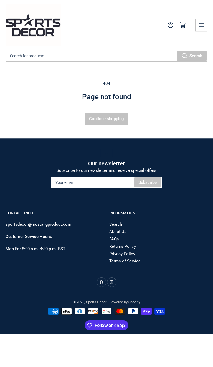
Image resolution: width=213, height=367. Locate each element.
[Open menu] (201, 25)
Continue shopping (106, 118)
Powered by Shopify (124, 302)
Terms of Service (125, 261)
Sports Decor (96, 302)
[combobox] (106, 56)
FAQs (114, 239)
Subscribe (147, 182)
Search (195, 55)
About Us (117, 231)
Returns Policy (122, 246)
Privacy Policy (122, 253)
